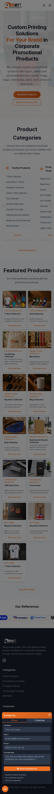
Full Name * (8, 725)
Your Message (9, 752)
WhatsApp (40, 720)
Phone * (7, 743)
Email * (6, 734)
